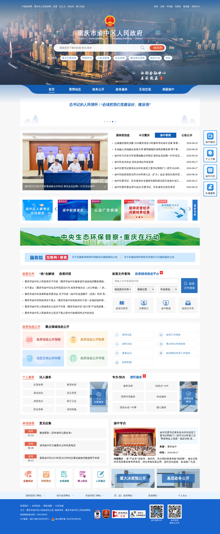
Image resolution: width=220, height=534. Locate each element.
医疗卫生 (71, 401)
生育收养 (38, 384)
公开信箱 (59, 506)
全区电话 (36, 506)
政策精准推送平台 (148, 273)
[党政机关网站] (106, 514)
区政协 (71, 6)
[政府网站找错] (120, 514)
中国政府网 (27, 6)
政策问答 (65, 273)
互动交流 (145, 89)
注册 (162, 6)
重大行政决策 (69, 58)
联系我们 (24, 506)
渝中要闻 (165, 135)
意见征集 (45, 423)
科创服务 (161, 396)
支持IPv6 (196, 6)
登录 (156, 6)
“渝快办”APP (161, 386)
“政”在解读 (46, 273)
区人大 (62, 6)
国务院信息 (123, 135)
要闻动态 (75, 89)
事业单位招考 (137, 58)
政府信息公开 (31, 326)
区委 (55, 6)
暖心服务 (161, 407)
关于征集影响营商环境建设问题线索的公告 (95, 257)
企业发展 (120, 58)
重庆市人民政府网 (42, 6)
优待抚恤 (71, 409)
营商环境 (87, 58)
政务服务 (122, 89)
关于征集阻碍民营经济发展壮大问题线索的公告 (149, 257)
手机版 (169, 6)
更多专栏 (195, 210)
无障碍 (178, 6)
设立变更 (71, 393)
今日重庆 (144, 135)
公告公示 (187, 135)
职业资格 (38, 409)
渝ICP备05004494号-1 (40, 519)
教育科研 (71, 384)
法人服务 (45, 377)
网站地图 (48, 506)
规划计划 (155, 58)
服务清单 (128, 386)
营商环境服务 (128, 396)
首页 (52, 89)
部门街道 (80, 6)
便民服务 (137, 377)
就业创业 (38, 393)
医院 (168, 58)
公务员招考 (103, 58)
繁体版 (186, 6)
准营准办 (38, 401)
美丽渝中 (168, 89)
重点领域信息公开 (57, 326)
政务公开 (98, 89)
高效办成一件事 (128, 407)
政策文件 (28, 273)
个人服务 (28, 377)
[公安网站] (97, 514)
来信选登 (28, 423)
